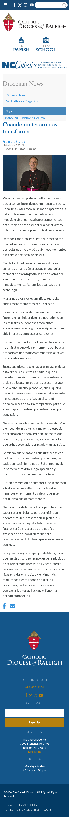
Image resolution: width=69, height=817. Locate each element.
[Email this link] (12, 607)
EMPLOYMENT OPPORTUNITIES (22, 809)
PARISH (21, 50)
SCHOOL (46, 50)
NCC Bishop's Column (30, 118)
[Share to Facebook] (4, 607)
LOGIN (47, 809)
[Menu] (7, 5)
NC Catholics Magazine (22, 101)
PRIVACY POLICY (28, 805)
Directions (34, 751)
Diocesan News (16, 95)
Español (8, 118)
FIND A (21, 45)
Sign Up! (35, 722)
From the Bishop (14, 141)
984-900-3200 (34, 687)
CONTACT (9, 805)
